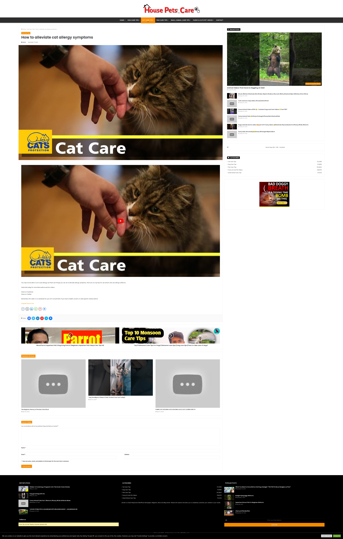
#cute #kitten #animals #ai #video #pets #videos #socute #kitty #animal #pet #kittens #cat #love (273, 94)
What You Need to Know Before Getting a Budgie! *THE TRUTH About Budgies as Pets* (263, 487)
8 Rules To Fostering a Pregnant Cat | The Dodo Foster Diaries (50, 487)
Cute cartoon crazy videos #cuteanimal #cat (253, 101)
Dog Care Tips (133, 20)
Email (23, 454)
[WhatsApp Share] (36, 309)
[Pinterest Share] (40, 309)
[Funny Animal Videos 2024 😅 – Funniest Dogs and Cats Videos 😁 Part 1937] (232, 111)
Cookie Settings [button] (326, 536)
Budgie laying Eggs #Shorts (244, 496)
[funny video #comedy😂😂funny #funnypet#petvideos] (232, 134)
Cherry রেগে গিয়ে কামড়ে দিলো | (242, 511)
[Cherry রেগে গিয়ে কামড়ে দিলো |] (229, 513)
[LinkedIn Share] (31, 309)
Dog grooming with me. (37, 494)
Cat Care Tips (147, 20)
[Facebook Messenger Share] (44, 309)
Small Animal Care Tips (180, 20)
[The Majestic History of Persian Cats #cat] (53, 383)
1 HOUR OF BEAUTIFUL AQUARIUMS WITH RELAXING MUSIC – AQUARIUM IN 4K (53, 509)
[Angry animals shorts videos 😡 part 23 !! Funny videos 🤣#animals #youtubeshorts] (232, 126)
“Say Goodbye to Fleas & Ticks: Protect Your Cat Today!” (106, 397)
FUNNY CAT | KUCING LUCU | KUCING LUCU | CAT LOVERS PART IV (175, 409)
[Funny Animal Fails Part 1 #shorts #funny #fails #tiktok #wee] (23, 503)
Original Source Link (27, 303)
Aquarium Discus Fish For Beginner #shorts (249, 502)
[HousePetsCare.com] (171, 9)
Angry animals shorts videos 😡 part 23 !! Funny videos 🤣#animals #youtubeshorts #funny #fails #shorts (273, 125)
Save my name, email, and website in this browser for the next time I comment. (46, 461)
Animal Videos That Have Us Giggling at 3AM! (246, 88)
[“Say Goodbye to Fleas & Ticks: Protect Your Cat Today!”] (120, 377)
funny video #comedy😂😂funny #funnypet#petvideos (256, 131)
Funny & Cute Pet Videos (203, 20)
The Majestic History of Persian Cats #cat (35, 409)
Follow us (22, 519)
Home (122, 20)
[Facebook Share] (23, 309)
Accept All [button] (337, 536)
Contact (219, 20)
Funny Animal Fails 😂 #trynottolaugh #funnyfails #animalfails (259, 116)
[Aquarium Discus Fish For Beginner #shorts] (229, 505)
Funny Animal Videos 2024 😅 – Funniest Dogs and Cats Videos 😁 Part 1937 (262, 109)
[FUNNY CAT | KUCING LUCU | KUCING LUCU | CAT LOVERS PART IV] (188, 383)
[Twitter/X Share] (27, 309)
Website (127, 454)
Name (23, 448)
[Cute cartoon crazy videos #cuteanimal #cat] (232, 103)
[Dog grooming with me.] (23, 495)
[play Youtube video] (120, 221)
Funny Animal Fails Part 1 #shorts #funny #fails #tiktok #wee (50, 500)
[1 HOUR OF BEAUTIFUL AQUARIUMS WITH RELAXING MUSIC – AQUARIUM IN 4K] (23, 512)
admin (24, 42)
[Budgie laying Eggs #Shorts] (229, 497)
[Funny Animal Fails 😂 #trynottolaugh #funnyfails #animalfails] (232, 119)
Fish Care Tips (161, 20)
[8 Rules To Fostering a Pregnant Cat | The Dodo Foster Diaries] (23, 489)
